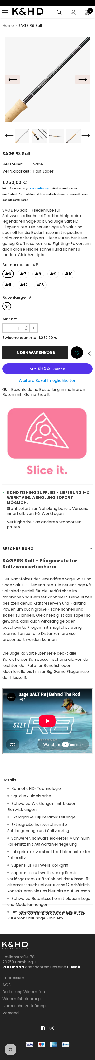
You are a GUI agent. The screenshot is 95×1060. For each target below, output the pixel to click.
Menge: (9, 319)
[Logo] (28, 12)
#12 (24, 285)
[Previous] (12, 79)
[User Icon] (73, 12)
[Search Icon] (59, 12)
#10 (69, 274)
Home (8, 25)
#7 (23, 274)
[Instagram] (51, 1028)
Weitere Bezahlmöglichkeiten (47, 380)
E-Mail (73, 967)
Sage (38, 164)
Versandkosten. (40, 188)
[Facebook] (42, 1028)
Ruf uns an (13, 967)
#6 (8, 274)
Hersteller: (12, 164)
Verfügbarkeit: (16, 171)
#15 (40, 285)
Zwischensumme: (19, 337)
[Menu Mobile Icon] (5, 12)
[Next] (82, 79)
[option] (47, 79)
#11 (8, 285)
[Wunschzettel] (77, 352)
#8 (38, 274)
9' (7, 306)
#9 (53, 274)
